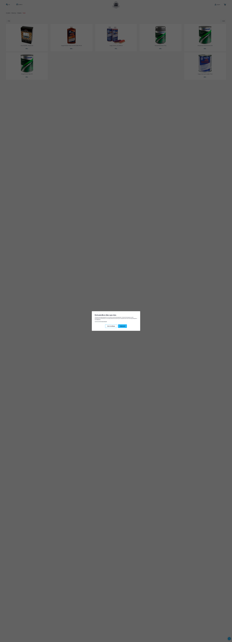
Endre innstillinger (111, 326)
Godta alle (122, 326)
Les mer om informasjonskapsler (101, 321)
